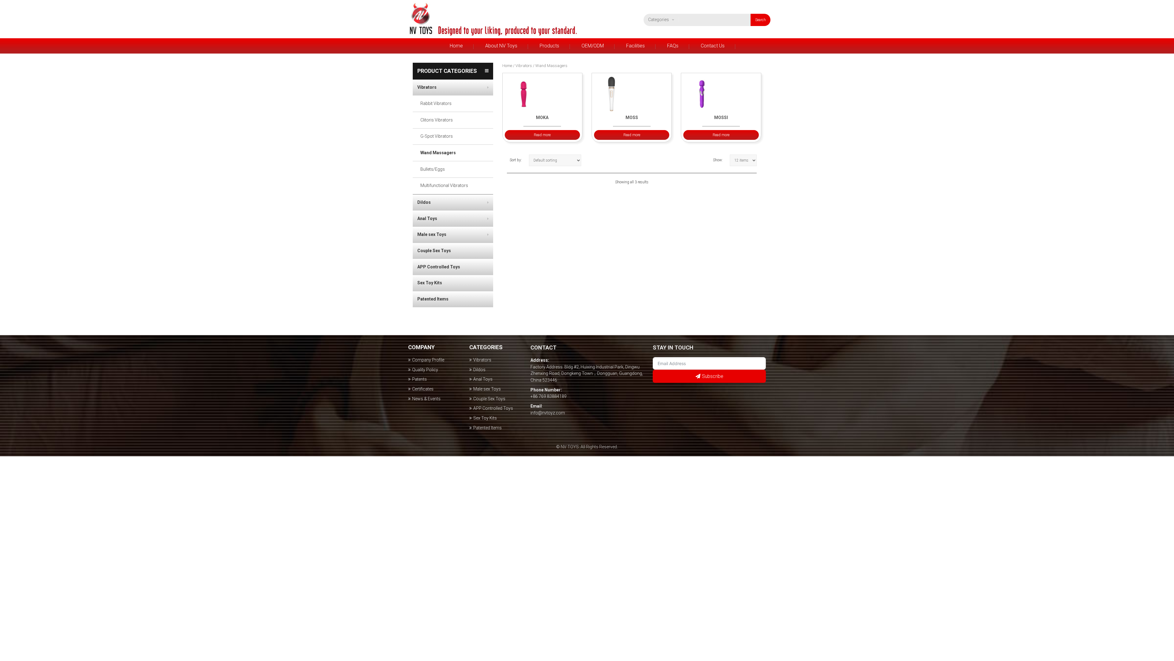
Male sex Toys (431, 234)
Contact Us (713, 46)
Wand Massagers (438, 152)
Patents (419, 379)
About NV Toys (501, 46)
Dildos (424, 202)
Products (549, 46)
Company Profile (498, 59)
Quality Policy (425, 369)
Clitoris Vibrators (436, 120)
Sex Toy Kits (429, 282)
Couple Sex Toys (434, 250)
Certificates (423, 389)
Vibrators (546, 59)
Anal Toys (427, 218)
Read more (542, 135)
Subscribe (712, 376)
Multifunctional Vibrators (444, 185)
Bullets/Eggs (432, 169)
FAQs (672, 46)
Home (456, 46)
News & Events (426, 398)
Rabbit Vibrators (436, 103)
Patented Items (433, 299)
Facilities (635, 46)
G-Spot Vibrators (436, 136)
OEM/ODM (592, 46)
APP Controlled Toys (438, 266)
